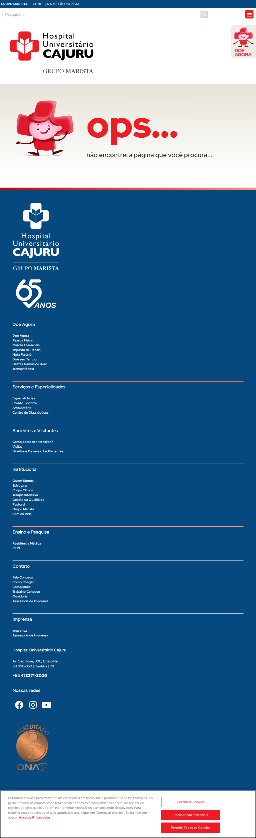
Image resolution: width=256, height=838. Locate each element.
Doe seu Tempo (24, 359)
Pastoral (18, 504)
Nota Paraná (22, 354)
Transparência (23, 369)
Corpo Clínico (22, 490)
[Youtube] (46, 705)
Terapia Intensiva (25, 495)
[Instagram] (33, 705)
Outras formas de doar (29, 364)
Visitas (17, 446)
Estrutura (19, 485)
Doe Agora (20, 335)
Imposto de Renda (26, 350)
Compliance (21, 587)
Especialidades (23, 398)
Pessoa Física (22, 340)
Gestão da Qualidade (28, 500)
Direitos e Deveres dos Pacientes (37, 451)
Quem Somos (23, 481)
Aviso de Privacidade (34, 817)
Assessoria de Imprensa (30, 601)
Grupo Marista (23, 509)
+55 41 (29, 675)
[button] (249, 14)
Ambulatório (22, 408)
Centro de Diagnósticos (30, 412)
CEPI (16, 548)
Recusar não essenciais (191, 815)
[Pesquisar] (204, 14)
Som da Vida (22, 514)
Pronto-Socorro (24, 403)
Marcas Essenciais (26, 345)
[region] (128, 814)
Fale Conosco (22, 577)
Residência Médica (26, 543)
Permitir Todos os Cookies (190, 828)
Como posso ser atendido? (32, 442)
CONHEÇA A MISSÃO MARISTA (56, 4)
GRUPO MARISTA (14, 4)
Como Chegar (23, 582)
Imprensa (19, 630)
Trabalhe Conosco (26, 591)
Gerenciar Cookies (190, 802)
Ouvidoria (20, 596)
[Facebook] (19, 705)
